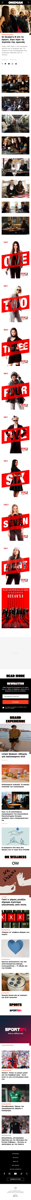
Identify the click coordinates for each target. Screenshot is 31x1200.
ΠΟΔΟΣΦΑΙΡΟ (6, 1070)
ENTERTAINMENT (8, 34)
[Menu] (2, 2)
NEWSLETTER (15, 1179)
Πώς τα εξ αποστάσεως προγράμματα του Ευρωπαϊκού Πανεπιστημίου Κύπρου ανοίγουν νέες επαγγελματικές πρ (15, 816)
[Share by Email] (16, 63)
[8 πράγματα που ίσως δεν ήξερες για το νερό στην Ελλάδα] (15, 836)
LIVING (4, 897)
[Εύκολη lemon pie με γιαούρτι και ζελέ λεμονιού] (15, 982)
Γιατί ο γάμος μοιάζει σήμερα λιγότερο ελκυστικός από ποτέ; (14, 902)
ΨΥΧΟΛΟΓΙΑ (6, 930)
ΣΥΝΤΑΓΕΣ (5, 993)
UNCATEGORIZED (8, 1045)
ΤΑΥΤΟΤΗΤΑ (15, 1157)
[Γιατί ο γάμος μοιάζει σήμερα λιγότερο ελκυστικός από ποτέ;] (15, 882)
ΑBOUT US (15, 1161)
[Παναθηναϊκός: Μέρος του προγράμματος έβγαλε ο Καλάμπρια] (15, 1093)
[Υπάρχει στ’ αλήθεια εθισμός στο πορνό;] (15, 919)
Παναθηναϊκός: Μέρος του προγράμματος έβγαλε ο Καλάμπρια (13, 1108)
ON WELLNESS (15, 857)
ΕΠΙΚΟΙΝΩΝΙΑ (15, 1153)
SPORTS (15, 1005)
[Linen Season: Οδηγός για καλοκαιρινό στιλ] (15, 739)
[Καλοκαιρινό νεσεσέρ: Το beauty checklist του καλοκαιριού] (15, 773)
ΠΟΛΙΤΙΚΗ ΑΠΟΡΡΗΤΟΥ (15, 1169)
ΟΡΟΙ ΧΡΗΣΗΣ (15, 1165)
